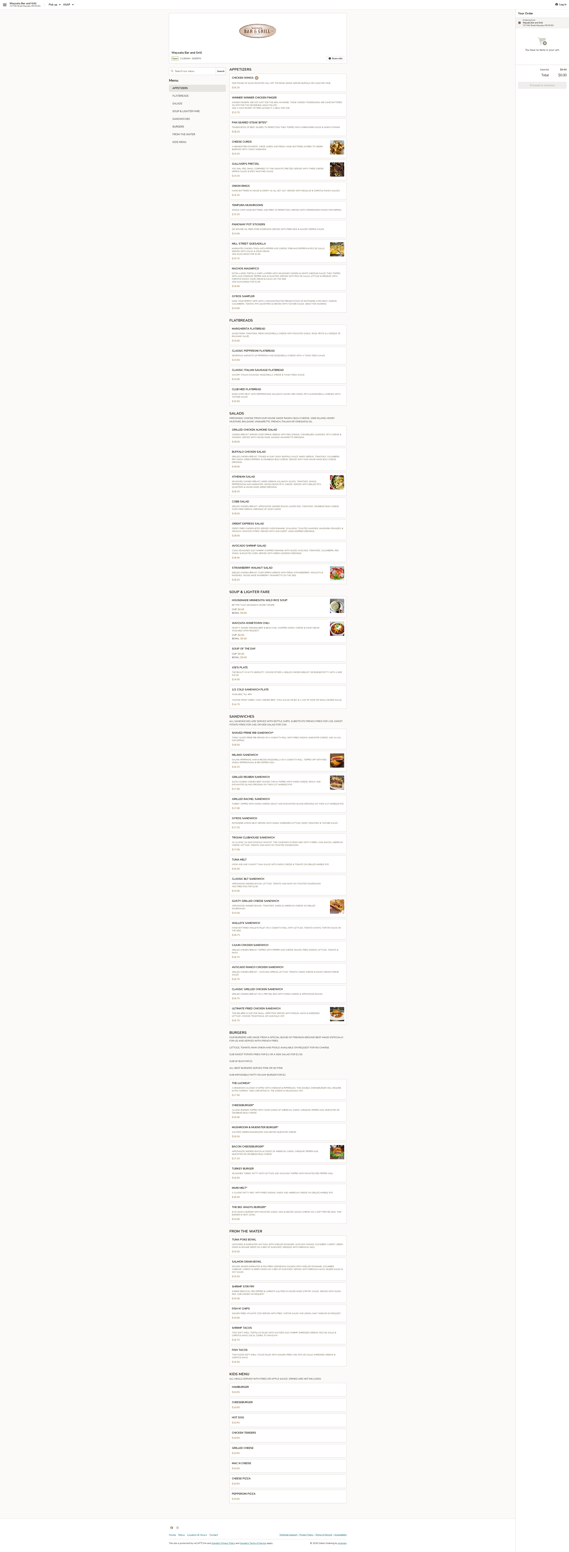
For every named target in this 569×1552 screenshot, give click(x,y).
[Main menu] (4, 4)
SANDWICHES (181, 119)
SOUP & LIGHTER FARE (186, 111)
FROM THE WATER (183, 134)
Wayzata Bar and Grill (22, 3)
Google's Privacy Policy (223, 1543)
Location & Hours (197, 1535)
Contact (213, 1535)
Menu (181, 1535)
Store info (336, 58)
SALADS (177, 103)
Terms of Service (323, 1534)
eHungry (342, 1543)
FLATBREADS (180, 96)
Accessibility (340, 1534)
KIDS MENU (179, 142)
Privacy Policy (306, 1534)
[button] (288, 83)
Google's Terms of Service (253, 1543)
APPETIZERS (180, 88)
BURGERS (178, 126)
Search (220, 71)
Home (172, 1535)
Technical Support (288, 1534)
